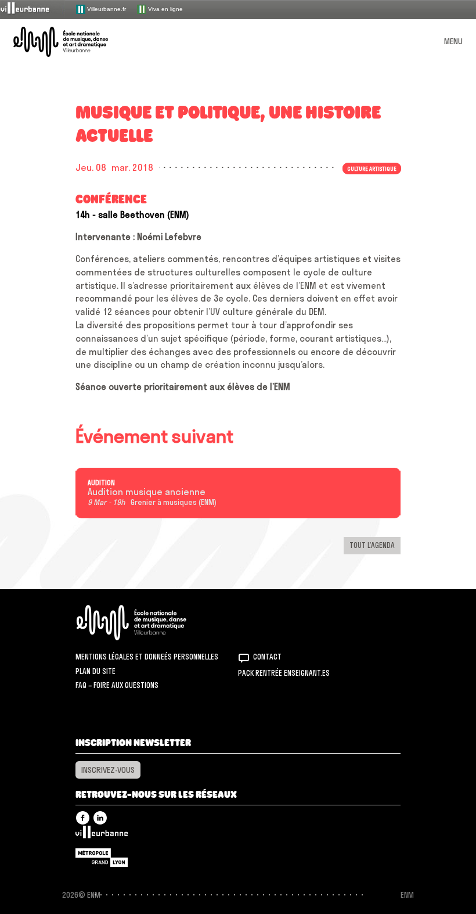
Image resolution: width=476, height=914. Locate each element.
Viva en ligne (164, 8)
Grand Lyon (101, 857)
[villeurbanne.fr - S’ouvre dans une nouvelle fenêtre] (32, 9)
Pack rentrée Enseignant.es (284, 673)
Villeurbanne (101, 835)
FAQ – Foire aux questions (116, 685)
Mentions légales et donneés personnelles (146, 656)
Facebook (82, 818)
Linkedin (100, 818)
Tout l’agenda (372, 545)
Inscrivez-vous (108, 770)
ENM (146, 622)
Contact (267, 656)
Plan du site (95, 671)
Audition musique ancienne (146, 492)
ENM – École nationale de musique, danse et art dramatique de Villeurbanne (74, 42)
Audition (101, 483)
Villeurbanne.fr (105, 8)
